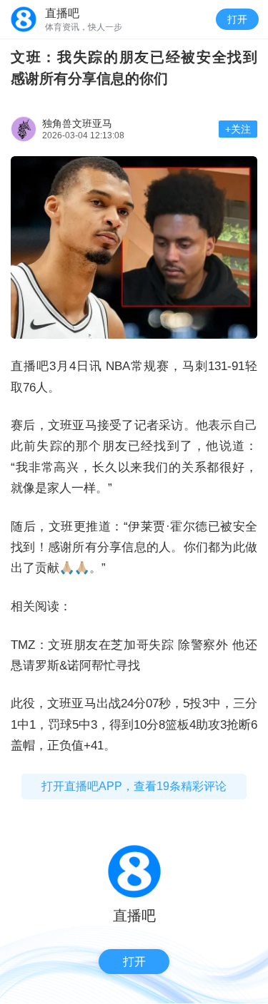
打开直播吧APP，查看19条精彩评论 (134, 786)
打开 (237, 19)
